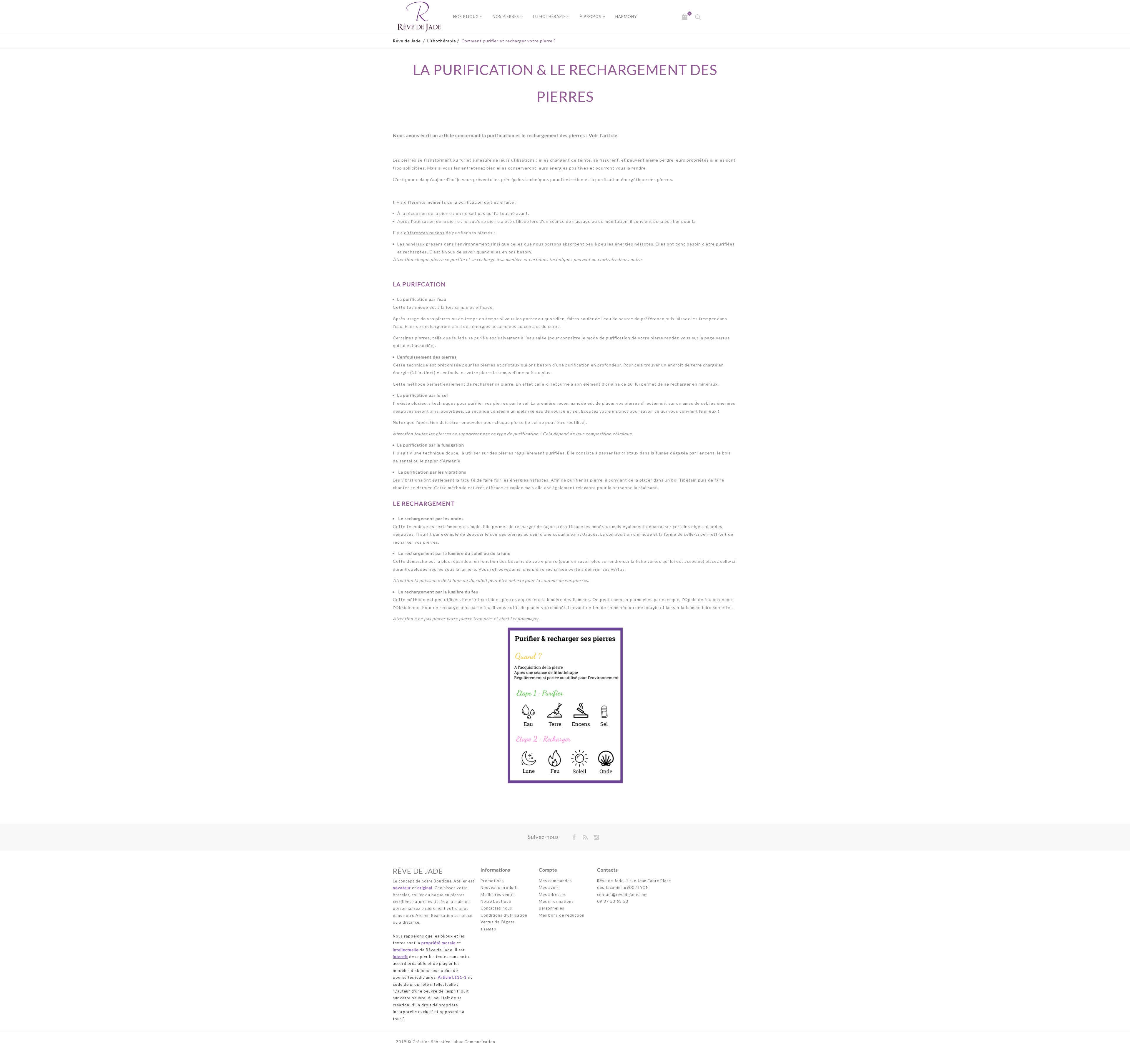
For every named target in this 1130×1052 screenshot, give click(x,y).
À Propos (590, 16)
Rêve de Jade (407, 40)
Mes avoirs (550, 887)
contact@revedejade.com (622, 894)
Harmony (626, 16)
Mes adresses (552, 894)
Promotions (492, 880)
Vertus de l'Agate (498, 922)
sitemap (488, 929)
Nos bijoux (465, 16)
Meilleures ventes (498, 894)
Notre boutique (496, 901)
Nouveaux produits (500, 887)
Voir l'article (603, 135)
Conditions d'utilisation (504, 915)
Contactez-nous (496, 908)
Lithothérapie (549, 16)
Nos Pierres (506, 16)
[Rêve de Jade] (419, 16)
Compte (548, 869)
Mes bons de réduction (561, 915)
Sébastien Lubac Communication (463, 1041)
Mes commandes (555, 880)
